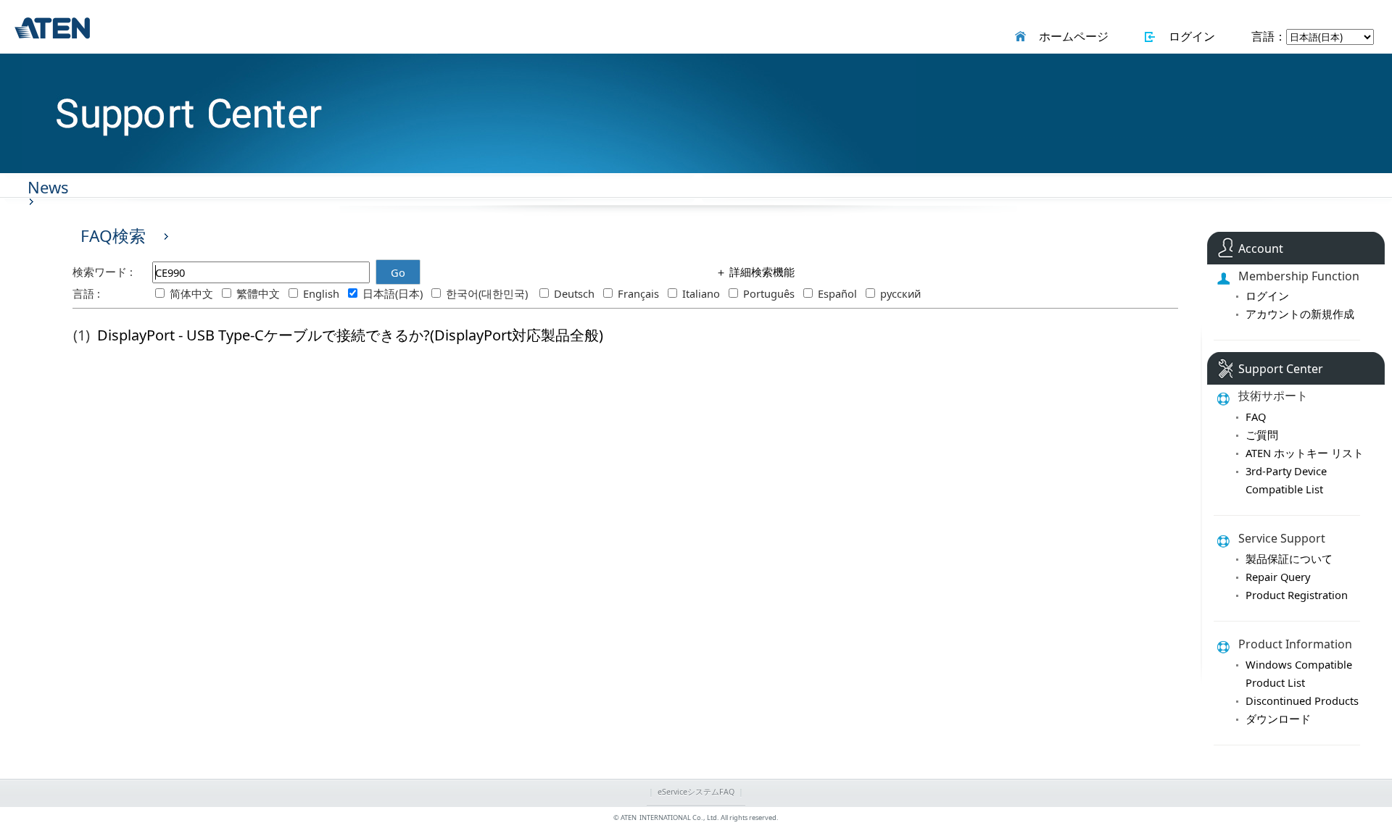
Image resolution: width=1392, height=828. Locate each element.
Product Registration (1297, 594)
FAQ (1256, 416)
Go (398, 272)
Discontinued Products (1302, 700)
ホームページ (1071, 36)
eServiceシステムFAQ (696, 792)
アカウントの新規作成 (1300, 313)
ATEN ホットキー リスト (1305, 453)
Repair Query (1278, 576)
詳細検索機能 (760, 271)
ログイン (1189, 36)
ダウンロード (1278, 718)
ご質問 (1262, 434)
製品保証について (1289, 558)
